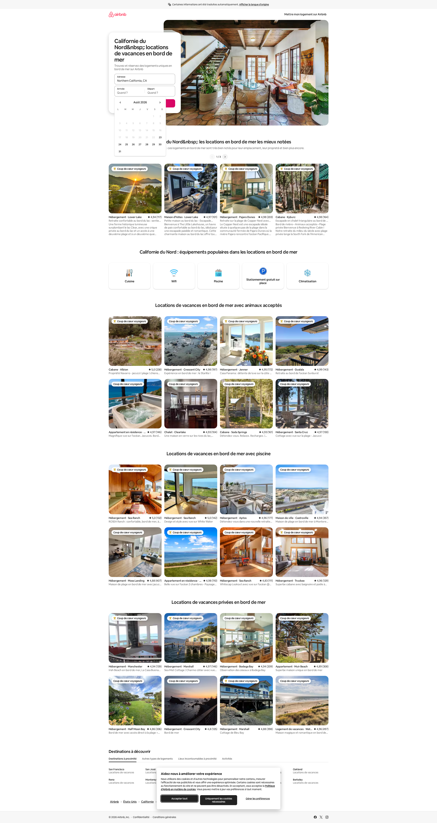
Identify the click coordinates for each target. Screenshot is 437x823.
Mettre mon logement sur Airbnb (305, 14)
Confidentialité (141, 817)
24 (119, 144)
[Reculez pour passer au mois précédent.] (120, 102)
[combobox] (144, 81)
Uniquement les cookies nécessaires (218, 800)
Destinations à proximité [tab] (123, 758)
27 (140, 144)
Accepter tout (179, 798)
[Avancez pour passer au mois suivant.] (160, 102)
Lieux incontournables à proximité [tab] (197, 758)
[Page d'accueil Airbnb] (117, 14)
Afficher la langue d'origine (254, 4)
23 (160, 137)
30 (160, 144)
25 (126, 144)
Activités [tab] (227, 758)
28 (146, 144)
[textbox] (129, 93)
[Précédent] (212, 157)
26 (133, 144)
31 (120, 151)
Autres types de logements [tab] (157, 758)
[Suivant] (225, 157)
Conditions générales (164, 817)
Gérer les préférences (258, 798)
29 (153, 144)
